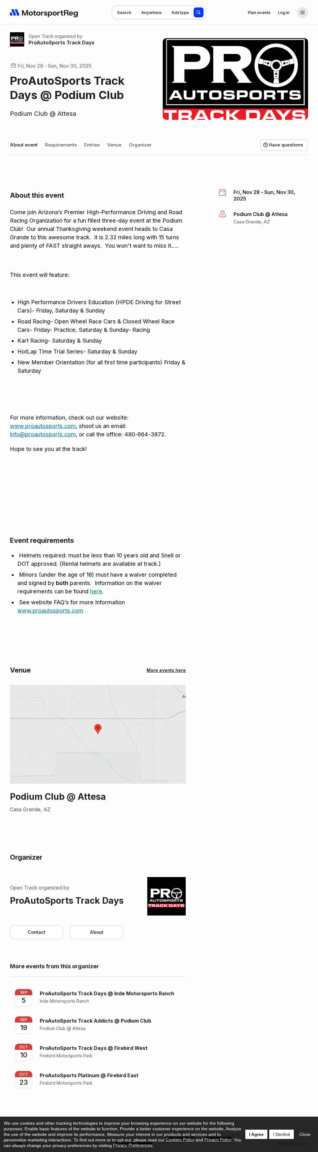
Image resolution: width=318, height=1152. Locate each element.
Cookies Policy (180, 1139)
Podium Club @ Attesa (43, 113)
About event (24, 145)
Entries (92, 145)
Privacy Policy (217, 1139)
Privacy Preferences (132, 1145)
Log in (283, 12)
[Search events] (199, 12)
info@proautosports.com (43, 434)
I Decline (281, 1134)
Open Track (41, 36)
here (96, 591)
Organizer (140, 145)
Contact (36, 932)
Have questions (286, 144)
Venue (114, 145)
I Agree (256, 1134)
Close (305, 1134)
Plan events (259, 12)
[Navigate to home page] (44, 12)
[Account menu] (302, 12)
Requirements (61, 145)
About (96, 932)
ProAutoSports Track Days (61, 42)
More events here (166, 670)
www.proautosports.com (43, 426)
